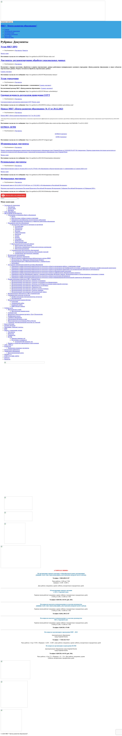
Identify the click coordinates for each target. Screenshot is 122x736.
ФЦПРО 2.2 (8, 354)
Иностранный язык (21, 242)
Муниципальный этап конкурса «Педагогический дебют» (29, 292)
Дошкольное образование (12, 351)
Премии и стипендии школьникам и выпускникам (23, 343)
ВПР (5, 329)
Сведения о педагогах (11, 34)
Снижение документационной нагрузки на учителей (24, 322)
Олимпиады (11, 335)
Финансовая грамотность (12, 349)
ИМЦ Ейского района (18, 306)
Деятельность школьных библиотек (18, 256)
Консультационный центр (16, 353)
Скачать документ (6, 71)
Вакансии (7, 359)
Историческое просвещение (16, 255)
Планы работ (12, 208)
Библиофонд (15, 263)
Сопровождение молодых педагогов (19, 295)
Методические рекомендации (20, 311)
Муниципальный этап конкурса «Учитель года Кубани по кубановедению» (34, 282)
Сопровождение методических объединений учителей (31, 252)
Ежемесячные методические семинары (27, 253)
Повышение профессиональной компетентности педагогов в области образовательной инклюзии (41, 271)
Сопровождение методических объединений (25, 250)
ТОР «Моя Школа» (10, 211)
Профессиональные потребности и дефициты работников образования (33, 221)
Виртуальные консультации (23, 245)
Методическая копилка (22, 248)
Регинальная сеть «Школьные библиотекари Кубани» (27, 260)
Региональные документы (13, 162)
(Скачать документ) (45, 85)
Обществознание (20, 232)
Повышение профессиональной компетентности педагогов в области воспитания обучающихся (40, 276)
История (17, 231)
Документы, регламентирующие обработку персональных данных (33, 60)
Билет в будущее (9, 324)
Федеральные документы (13, 178)
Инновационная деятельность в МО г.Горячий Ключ (24, 293)
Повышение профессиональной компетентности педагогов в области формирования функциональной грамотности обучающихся (51, 277)
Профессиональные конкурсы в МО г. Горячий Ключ (24, 279)
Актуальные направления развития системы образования (25, 264)
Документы (18, 50)
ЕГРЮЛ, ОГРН (8, 127)
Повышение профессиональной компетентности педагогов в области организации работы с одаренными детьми (45, 266)
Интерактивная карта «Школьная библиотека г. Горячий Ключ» (30, 261)
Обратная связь (9, 37)
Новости (25, 50)
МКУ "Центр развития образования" (19, 26)
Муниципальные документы (15, 143)
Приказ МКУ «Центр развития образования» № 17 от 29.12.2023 (32, 109)
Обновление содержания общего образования (22, 215)
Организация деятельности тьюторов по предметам (27, 224)
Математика (18, 228)
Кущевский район (16, 304)
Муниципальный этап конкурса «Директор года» (26, 287)
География (18, 239)
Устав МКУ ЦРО (9, 47)
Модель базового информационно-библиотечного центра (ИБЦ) (31, 258)
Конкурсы (11, 333)
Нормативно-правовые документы (18, 348)
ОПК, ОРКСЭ (8, 345)
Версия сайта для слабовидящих (15, 195)
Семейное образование (15, 317)
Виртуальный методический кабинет (22, 244)
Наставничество (16, 298)
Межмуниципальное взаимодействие (19, 300)
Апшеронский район (17, 303)
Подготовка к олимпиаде (19, 340)
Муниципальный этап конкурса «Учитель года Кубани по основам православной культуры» (39, 284)
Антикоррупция (9, 32)
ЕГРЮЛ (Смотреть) (61, 134)
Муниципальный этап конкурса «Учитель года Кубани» (28, 280)
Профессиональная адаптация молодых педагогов (26, 296)
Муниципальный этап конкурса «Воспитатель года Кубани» (29, 285)
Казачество (7, 346)
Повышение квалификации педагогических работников (28, 220)
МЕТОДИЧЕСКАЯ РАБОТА (13, 213)
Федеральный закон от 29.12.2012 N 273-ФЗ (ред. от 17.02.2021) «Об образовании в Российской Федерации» (34, 185)
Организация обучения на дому (17, 319)
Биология (18, 234)
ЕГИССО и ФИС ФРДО (11, 356)
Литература (18, 229)
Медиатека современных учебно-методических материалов (33, 247)
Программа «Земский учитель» (13, 327)
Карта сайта (8, 36)
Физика (17, 237)
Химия (17, 236)
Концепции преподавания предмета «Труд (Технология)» (25, 314)
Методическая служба (14, 309)
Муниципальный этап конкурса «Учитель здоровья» (27, 290)
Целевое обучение (9, 325)
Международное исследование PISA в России (22, 321)
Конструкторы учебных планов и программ (24, 218)
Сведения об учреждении (12, 31)
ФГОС (13, 216)
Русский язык (19, 226)
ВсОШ (10, 337)
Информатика (19, 240)
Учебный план (12, 312)
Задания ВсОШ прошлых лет (24, 341)
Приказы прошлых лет (18, 338)
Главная (6, 29)
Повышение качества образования (18, 223)
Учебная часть (8, 308)
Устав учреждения (10, 78)
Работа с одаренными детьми (13, 330)
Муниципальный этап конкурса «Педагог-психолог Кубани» (30, 288)
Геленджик (14, 301)
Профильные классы (14, 316)
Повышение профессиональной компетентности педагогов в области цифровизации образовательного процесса (45, 272)
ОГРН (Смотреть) (61, 137)
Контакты (11, 210)
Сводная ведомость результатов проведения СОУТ (25, 95)
